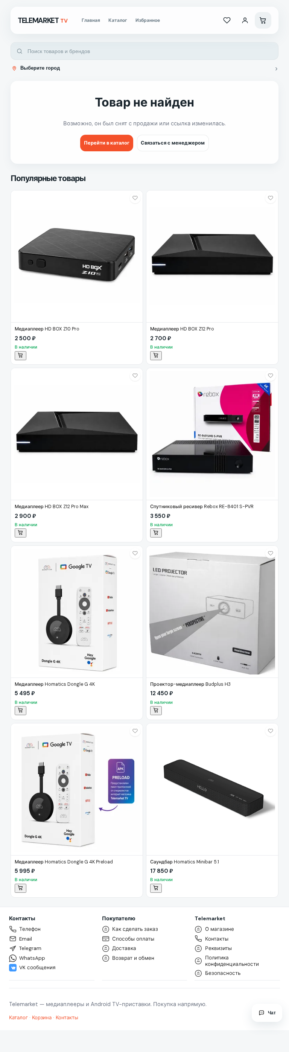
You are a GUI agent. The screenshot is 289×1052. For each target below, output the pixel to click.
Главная (91, 20)
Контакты (22, 918)
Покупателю (118, 918)
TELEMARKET (43, 20)
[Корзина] (263, 20)
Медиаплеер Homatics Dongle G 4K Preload (64, 862)
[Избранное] (227, 20)
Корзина (42, 1017)
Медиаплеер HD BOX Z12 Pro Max (51, 507)
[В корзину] (20, 355)
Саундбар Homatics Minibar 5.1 (184, 862)
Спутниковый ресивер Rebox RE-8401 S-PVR (202, 507)
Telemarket (210, 918)
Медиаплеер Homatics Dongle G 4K (55, 684)
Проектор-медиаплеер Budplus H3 (190, 684)
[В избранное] (135, 198)
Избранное (147, 20)
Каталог (117, 20)
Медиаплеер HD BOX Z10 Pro (47, 329)
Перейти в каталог (106, 143)
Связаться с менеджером (173, 143)
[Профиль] (245, 20)
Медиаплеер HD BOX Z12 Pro (182, 329)
